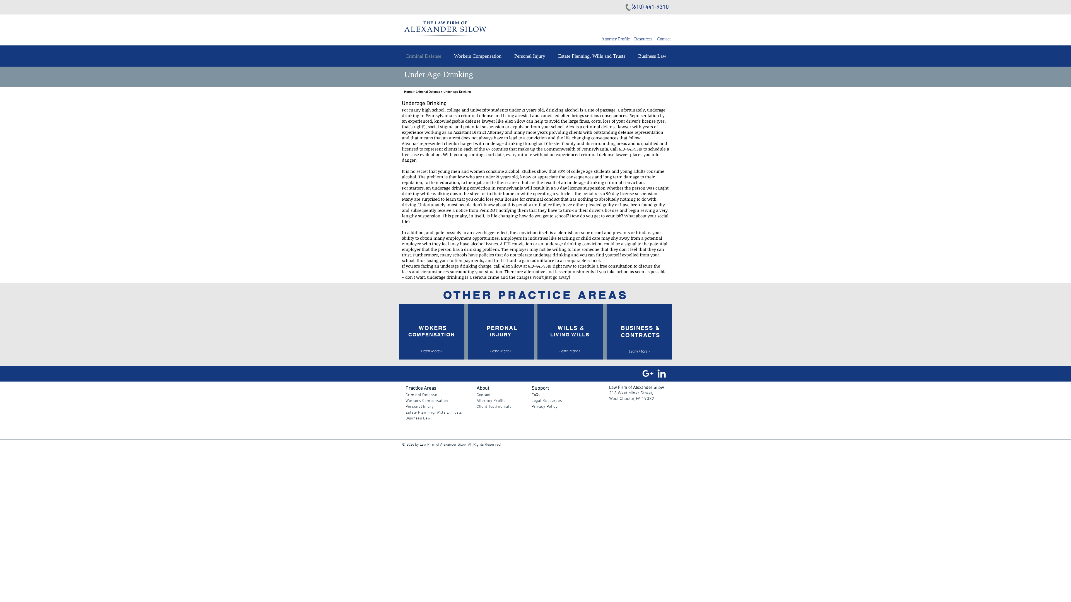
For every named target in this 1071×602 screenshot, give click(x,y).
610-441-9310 (630, 149)
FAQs (536, 395)
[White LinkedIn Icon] (661, 373)
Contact (663, 39)
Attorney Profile (616, 39)
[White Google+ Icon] (648, 373)
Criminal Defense (428, 92)
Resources (643, 39)
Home (408, 92)
